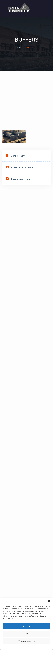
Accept (26, 626)
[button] (49, 601)
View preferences (26, 641)
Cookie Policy (26, 647)
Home (19, 47)
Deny (26, 633)
